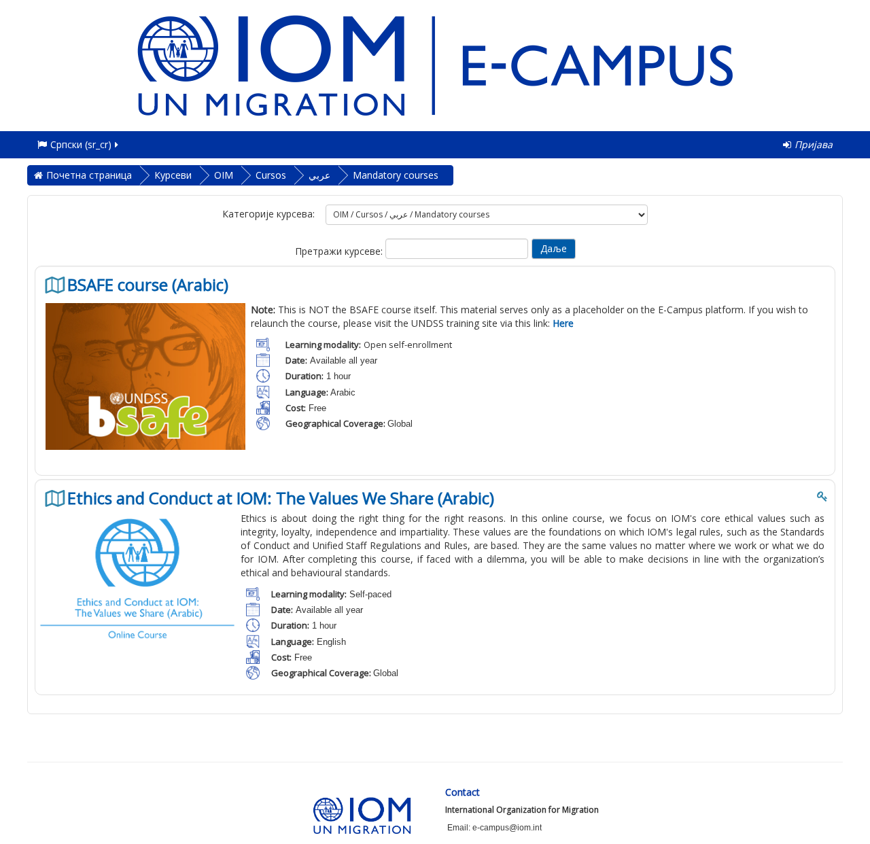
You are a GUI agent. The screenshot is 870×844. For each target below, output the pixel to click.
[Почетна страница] (435, 64)
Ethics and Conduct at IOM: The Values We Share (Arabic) (280, 498)
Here (563, 323)
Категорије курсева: (268, 213)
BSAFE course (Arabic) (147, 285)
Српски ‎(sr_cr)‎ (80, 144)
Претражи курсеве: (340, 251)
